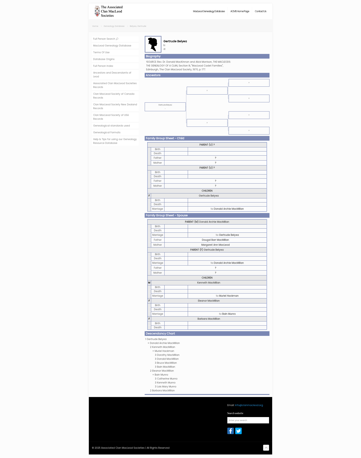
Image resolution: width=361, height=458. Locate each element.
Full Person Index (103, 66)
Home (95, 26)
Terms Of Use (101, 52)
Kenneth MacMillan (208, 282)
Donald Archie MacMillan (214, 221)
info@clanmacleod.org (249, 405)
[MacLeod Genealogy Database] (109, 10)
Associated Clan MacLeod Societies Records (115, 85)
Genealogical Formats (106, 132)
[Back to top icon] (266, 448)
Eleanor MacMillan (209, 300)
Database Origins (104, 59)
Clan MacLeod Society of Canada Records (113, 95)
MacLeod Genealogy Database (112, 45)
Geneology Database (114, 26)
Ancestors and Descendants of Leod (112, 74)
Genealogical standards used (111, 125)
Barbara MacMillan (209, 318)
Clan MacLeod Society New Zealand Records (115, 106)
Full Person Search (104, 39)
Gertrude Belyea (209, 195)
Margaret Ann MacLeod (215, 245)
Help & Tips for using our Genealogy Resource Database (115, 141)
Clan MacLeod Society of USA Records (111, 117)
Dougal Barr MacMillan (215, 240)
